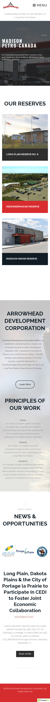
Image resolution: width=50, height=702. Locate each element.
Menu (41, 5)
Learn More (25, 384)
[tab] (23, 429)
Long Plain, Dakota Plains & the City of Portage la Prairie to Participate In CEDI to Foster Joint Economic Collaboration (25, 592)
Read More (25, 654)
